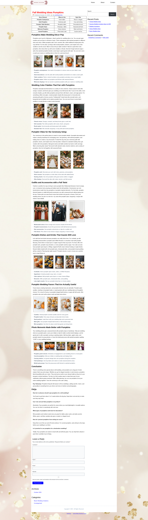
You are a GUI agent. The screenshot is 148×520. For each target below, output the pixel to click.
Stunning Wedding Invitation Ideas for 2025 (100, 24)
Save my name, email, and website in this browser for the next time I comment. (50, 479)
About (102, 2)
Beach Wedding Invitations (41, 500)
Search (89, 11)
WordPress (69, 513)
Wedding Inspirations (94, 26)
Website (34, 471)
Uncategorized (38, 503)
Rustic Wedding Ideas (94, 31)
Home (93, 2)
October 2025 (37, 492)
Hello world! (106, 37)
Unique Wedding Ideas (95, 28)
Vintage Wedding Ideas (95, 21)
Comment (35, 444)
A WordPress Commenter (94, 37)
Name (34, 459)
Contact (112, 2)
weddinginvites (59, 15)
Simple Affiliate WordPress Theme (79, 513)
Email (34, 465)
